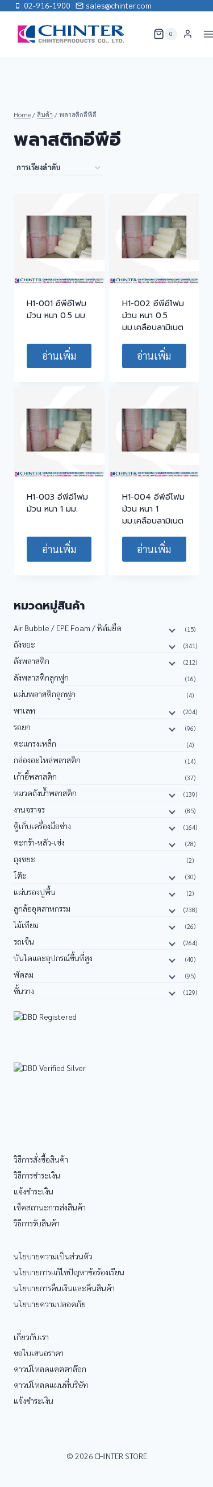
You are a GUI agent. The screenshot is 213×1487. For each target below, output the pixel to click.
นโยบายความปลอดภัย (50, 1304)
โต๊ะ (20, 875)
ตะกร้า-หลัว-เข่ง (39, 842)
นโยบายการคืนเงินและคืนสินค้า (64, 1288)
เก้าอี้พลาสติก (35, 776)
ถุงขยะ (24, 859)
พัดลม (24, 974)
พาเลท (24, 710)
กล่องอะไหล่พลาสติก (47, 760)
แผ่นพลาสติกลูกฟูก (45, 694)
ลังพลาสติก (31, 661)
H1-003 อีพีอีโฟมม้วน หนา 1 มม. (57, 503)
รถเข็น (24, 941)
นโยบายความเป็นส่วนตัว (53, 1256)
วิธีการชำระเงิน (37, 1175)
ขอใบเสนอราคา (39, 1353)
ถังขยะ (24, 644)
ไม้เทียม (26, 925)
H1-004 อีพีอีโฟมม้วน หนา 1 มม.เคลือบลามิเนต (153, 509)
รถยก (22, 727)
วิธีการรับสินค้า (37, 1223)
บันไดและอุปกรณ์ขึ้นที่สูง (53, 958)
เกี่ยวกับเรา (31, 1337)
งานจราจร (29, 809)
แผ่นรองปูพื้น (35, 892)
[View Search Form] (137, 34)
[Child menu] (171, 630)
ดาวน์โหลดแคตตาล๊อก (50, 1369)
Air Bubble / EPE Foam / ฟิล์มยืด (68, 628)
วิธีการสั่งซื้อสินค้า (41, 1159)
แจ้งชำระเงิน (33, 1191)
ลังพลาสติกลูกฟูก (41, 677)
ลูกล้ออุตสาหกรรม (42, 908)
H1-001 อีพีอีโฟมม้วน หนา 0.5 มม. (57, 310)
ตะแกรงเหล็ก (35, 743)
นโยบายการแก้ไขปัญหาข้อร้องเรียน (69, 1272)
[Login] (188, 34)
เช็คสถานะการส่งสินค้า (50, 1207)
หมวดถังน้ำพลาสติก (45, 793)
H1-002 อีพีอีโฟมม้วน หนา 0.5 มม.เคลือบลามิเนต (153, 315)
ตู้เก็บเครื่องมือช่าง (42, 826)
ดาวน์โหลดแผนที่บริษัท (51, 1384)
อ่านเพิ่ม (59, 355)
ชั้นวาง (24, 991)
